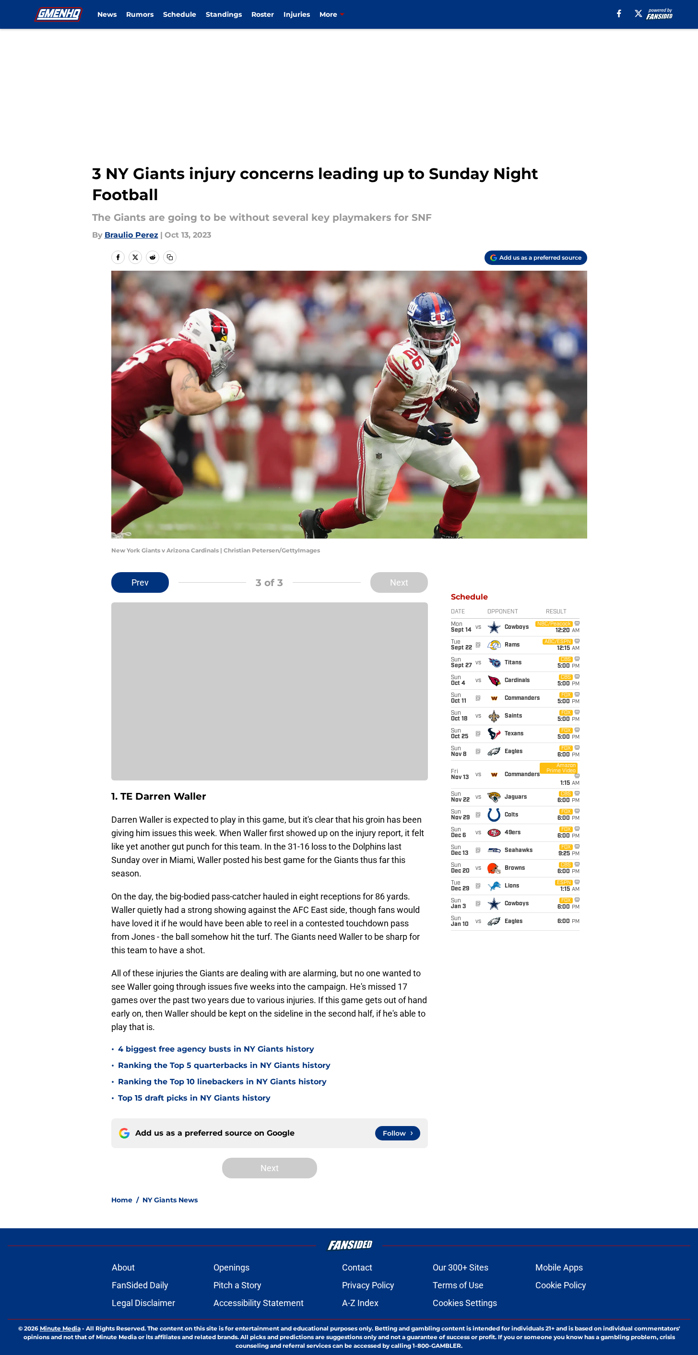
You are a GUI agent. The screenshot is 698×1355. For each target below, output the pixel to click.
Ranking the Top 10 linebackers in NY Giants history (222, 1081)
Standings (224, 14)
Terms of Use (458, 1285)
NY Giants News (170, 1200)
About (123, 1267)
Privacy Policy (368, 1285)
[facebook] (619, 13)
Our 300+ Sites (460, 1267)
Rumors (140, 14)
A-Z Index (360, 1303)
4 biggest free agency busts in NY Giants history (216, 1049)
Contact (357, 1267)
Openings (231, 1267)
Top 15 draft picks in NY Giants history (194, 1098)
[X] (638, 13)
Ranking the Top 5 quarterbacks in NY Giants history (224, 1065)
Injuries (297, 14)
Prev (140, 582)
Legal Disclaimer (143, 1303)
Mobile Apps (559, 1267)
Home (121, 1200)
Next (399, 582)
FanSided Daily (140, 1285)
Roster (262, 14)
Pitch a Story (237, 1285)
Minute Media (60, 1328)
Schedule (179, 14)
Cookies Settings (465, 1303)
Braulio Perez (131, 235)
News (107, 14)
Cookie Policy (560, 1285)
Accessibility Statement (258, 1303)
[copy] (170, 257)
